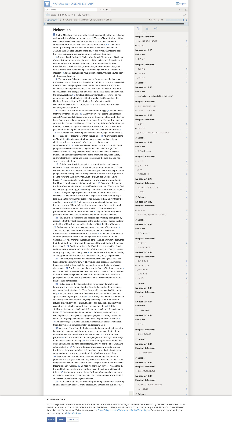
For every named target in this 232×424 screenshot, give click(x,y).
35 (55, 356)
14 (72, 145)
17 (115, 167)
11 (87, 123)
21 (98, 208)
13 (102, 136)
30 (61, 312)
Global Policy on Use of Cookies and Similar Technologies (124, 410)
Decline (61, 419)
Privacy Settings (73, 413)
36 (79, 366)
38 (57, 381)
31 (55, 321)
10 (81, 113)
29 (89, 296)
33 (84, 340)
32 (57, 328)
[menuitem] (186, 10)
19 (55, 192)
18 (99, 183)
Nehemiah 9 (52, 20)
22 (57, 217)
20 (75, 202)
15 (69, 151)
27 (67, 268)
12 (55, 132)
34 (71, 347)
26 (57, 258)
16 (57, 164)
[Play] (45, 24)
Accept (51, 419)
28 (57, 284)
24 (101, 233)
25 (68, 246)
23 (55, 227)
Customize (73, 419)
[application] (116, 24)
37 (62, 372)
